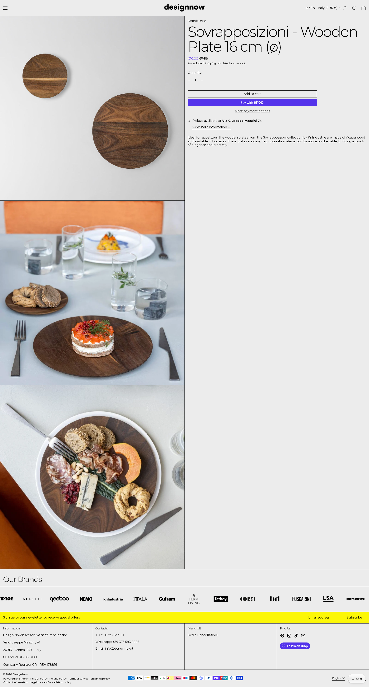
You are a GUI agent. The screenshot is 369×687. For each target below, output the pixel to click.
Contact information (15, 682)
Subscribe (354, 617)
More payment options (252, 111)
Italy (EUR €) (328, 8)
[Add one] (202, 80)
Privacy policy (38, 678)
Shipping (210, 63)
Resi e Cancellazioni (203, 635)
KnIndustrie (197, 21)
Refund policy (57, 678)
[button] (354, 8)
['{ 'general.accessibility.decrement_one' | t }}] (189, 80)
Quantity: (195, 73)
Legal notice (38, 682)
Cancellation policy (59, 682)
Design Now (20, 674)
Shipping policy (100, 678)
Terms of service (78, 678)
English (337, 678)
